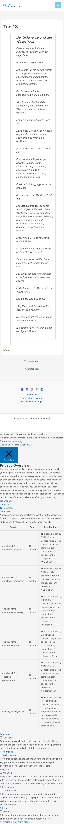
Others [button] (3, 808)
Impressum (32, 394)
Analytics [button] (4, 769)
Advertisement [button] (7, 787)
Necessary (8, 508)
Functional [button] (5, 734)
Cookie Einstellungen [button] (10, 444)
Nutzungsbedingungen (32, 401)
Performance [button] (6, 751)
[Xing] (32, 389)
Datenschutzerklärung (32, 398)
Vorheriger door (32, 361)
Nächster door (32, 369)
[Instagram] (27, 389)
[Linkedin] (41, 389)
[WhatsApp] (37, 389)
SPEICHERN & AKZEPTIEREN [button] (14, 822)
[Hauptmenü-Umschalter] (58, 5)
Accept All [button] (26, 444)
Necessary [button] (5, 504)
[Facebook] (22, 389)
